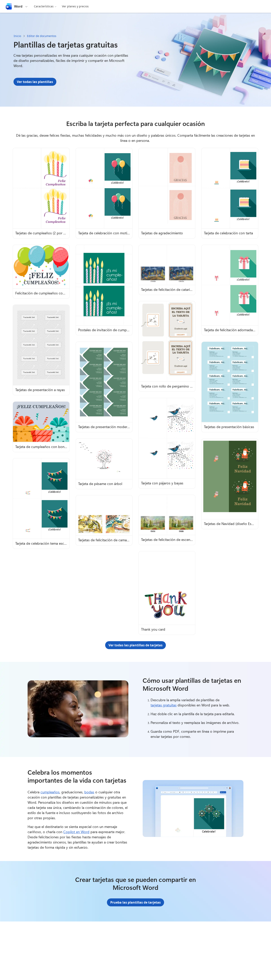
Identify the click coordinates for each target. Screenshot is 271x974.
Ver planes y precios (75, 6)
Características (44, 6)
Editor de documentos (41, 36)
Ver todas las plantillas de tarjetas (135, 645)
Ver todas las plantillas (35, 82)
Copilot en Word (76, 831)
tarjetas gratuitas (164, 705)
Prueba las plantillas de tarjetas (135, 902)
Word (18, 6)
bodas (89, 792)
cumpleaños (50, 792)
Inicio (17, 36)
